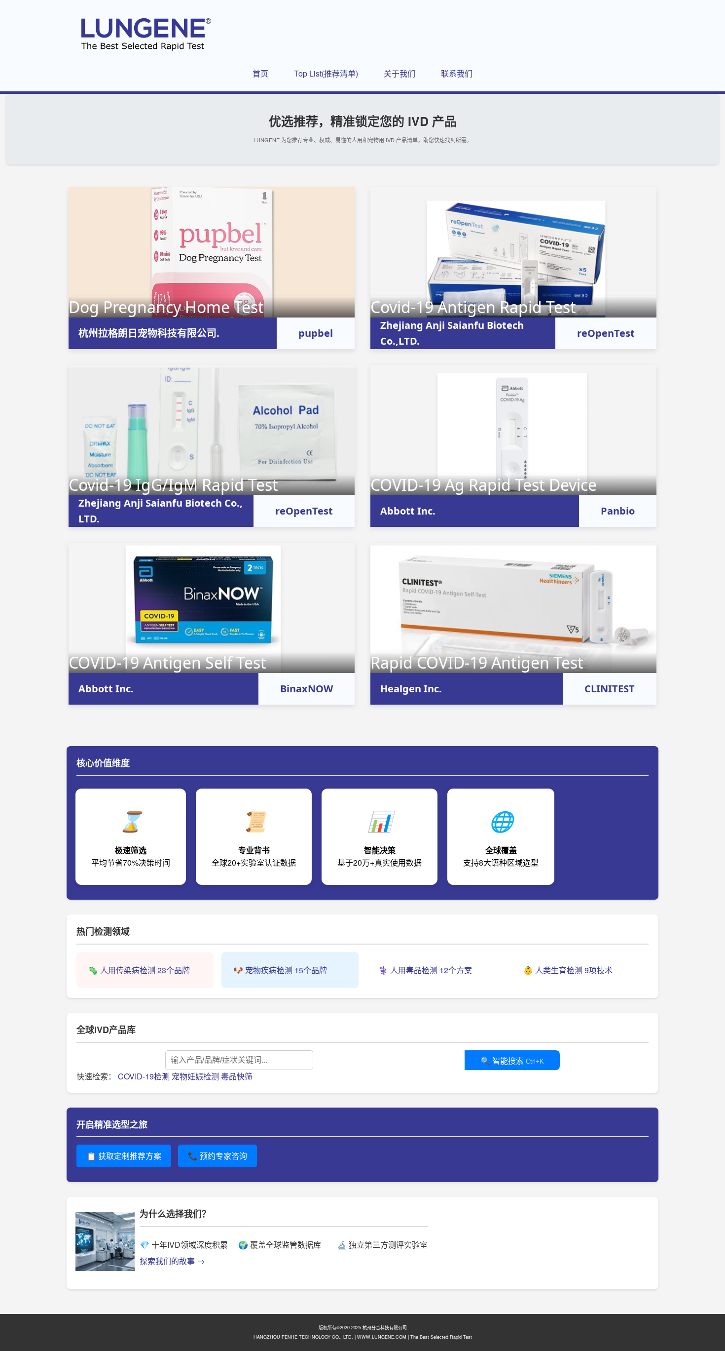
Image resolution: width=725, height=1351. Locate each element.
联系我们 (456, 73)
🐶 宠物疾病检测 (280, 970)
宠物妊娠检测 (195, 1076)
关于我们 (399, 73)
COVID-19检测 (144, 1076)
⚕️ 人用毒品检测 (425, 970)
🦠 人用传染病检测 (139, 970)
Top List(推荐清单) (326, 73)
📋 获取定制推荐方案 (123, 1155)
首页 (260, 73)
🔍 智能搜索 (512, 1061)
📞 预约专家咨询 (217, 1155)
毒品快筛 (237, 1076)
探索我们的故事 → (172, 1261)
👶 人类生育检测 (568, 970)
